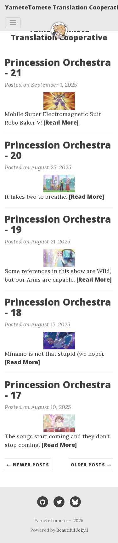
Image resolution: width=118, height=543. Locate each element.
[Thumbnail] (59, 100)
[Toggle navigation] (13, 22)
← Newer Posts (28, 465)
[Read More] (61, 122)
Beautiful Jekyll (72, 530)
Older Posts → (91, 465)
